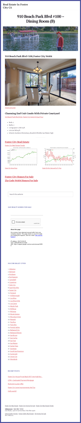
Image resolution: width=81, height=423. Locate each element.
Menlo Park (14, 306)
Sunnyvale (13, 354)
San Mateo (13, 343)
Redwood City (15, 330)
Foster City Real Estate (17, 141)
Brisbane (12, 274)
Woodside (13, 359)
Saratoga (13, 349)
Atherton (12, 269)
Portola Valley (15, 327)
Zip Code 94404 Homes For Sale (21, 180)
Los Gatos (13, 304)
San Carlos (13, 338)
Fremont (13, 293)
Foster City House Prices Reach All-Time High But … (25, 377)
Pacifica (13, 322)
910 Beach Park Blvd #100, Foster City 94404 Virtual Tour (24, 117)
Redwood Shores (15, 333)
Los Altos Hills (15, 301)
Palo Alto (13, 325)
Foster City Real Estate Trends (15, 145)
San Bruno (13, 335)
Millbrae (13, 309)
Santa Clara (14, 346)
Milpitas (13, 312)
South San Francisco (17, 351)
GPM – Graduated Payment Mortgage (21, 380)
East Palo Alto (14, 288)
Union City (13, 357)
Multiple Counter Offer (16, 384)
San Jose (13, 341)
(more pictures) (10, 108)
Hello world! (12, 391)
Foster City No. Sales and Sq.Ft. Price (51, 168)
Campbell (12, 280)
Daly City (12, 285)
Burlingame (13, 277)
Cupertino (12, 282)
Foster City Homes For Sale (19, 176)
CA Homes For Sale (40, 414)
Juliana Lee (9, 409)
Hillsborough (15, 296)
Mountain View (15, 317)
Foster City (12, 290)
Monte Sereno (15, 314)
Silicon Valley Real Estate (26, 414)
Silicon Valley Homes (11, 414)
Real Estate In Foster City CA (15, 6)
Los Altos (13, 298)
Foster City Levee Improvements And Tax (21, 388)
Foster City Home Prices (11, 168)
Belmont (12, 272)
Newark (13, 319)
